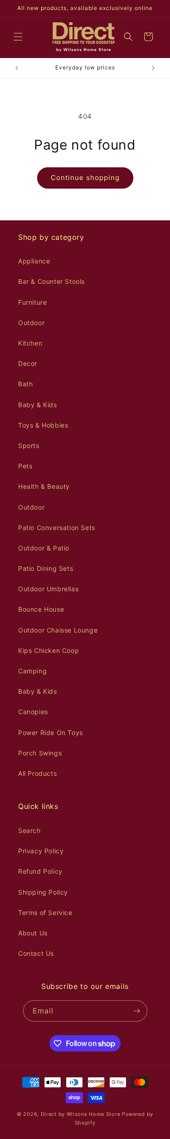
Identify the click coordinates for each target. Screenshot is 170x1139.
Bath (25, 384)
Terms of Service (45, 912)
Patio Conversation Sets (56, 527)
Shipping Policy (43, 892)
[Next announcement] (153, 68)
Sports (28, 445)
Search (29, 830)
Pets (25, 466)
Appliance (34, 261)
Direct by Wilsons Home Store (81, 1114)
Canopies (33, 712)
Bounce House (41, 609)
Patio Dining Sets (45, 568)
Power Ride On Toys (50, 732)
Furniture (32, 302)
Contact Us (36, 953)
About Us (33, 933)
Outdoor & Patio (43, 548)
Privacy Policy (40, 851)
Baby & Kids (37, 405)
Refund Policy (40, 871)
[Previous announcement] (17, 68)
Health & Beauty (44, 486)
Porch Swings (40, 753)
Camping (32, 671)
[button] (18, 37)
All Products (37, 773)
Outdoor (31, 322)
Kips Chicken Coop (48, 650)
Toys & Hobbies (43, 425)
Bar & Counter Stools (51, 281)
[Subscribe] (137, 1011)
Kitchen (30, 343)
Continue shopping (85, 177)
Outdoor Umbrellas (48, 589)
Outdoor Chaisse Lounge (57, 630)
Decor (27, 363)
